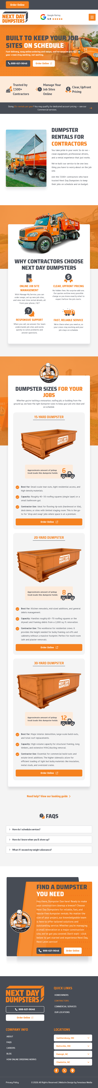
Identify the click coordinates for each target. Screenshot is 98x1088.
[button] (92, 17)
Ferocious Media (84, 1082)
